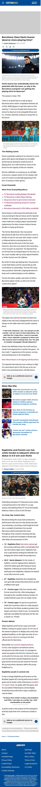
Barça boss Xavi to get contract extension (19, 200)
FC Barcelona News (13, 736)
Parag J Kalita (9, 469)
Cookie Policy (7, 764)
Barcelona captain (27, 544)
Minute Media (11, 775)
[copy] (13, 47)
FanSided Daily (7, 757)
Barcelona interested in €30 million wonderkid (21, 208)
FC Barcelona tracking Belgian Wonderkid (19, 194)
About (4, 750)
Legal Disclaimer (31, 764)
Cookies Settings (8, 771)
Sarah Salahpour (10, 43)
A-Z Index (28, 767)
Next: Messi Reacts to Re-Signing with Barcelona (20, 360)
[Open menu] (3, 3)
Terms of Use (30, 760)
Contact (5, 753)
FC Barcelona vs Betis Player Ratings (18, 197)
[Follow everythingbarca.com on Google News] (36, 377)
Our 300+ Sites (30, 753)
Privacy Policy (7, 760)
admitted (16, 318)
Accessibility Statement (10, 767)
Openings (28, 750)
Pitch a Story (29, 757)
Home (4, 736)
